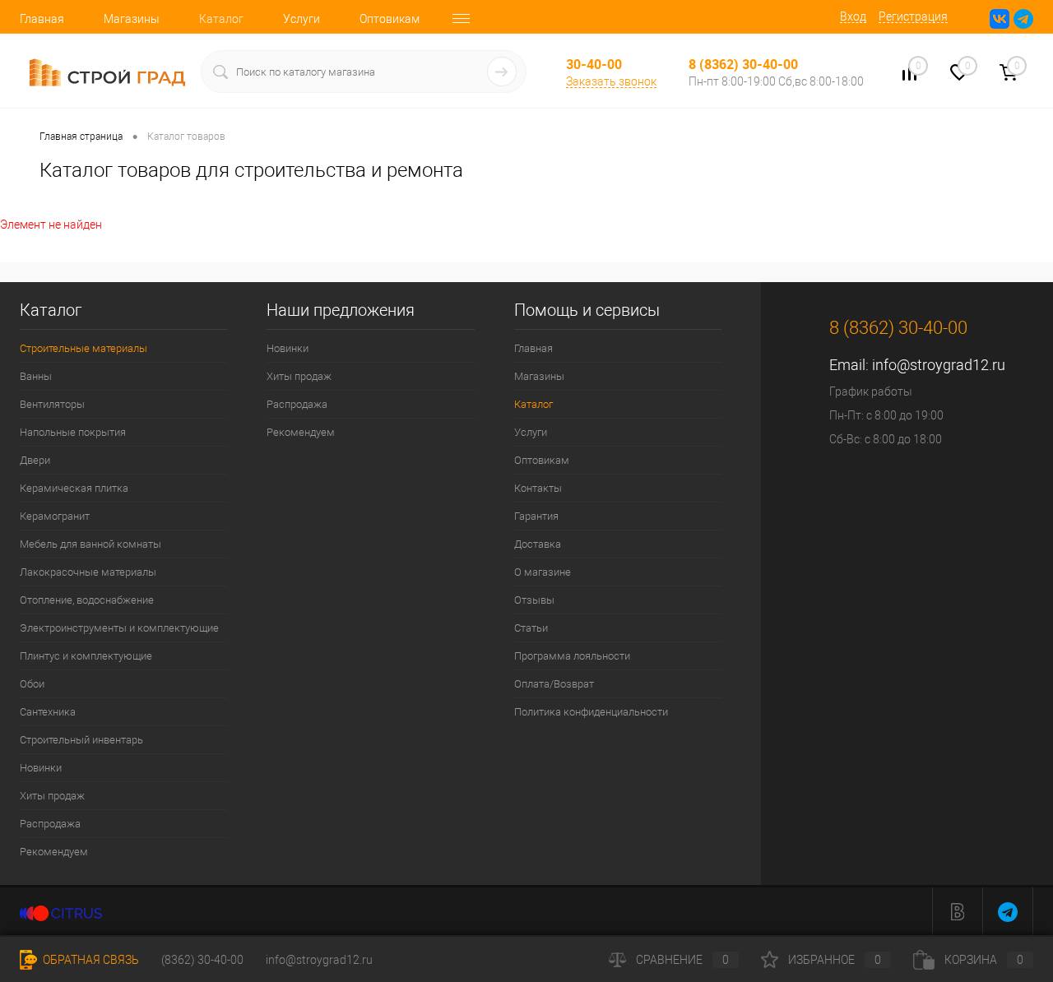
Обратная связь (89, 959)
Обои (32, 684)
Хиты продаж (52, 796)
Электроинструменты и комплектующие (119, 628)
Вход (853, 16)
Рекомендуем (54, 851)
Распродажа (50, 824)
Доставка (537, 544)
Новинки (41, 768)
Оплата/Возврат (554, 684)
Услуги (301, 18)
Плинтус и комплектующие (86, 656)
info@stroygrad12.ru (938, 364)
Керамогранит (55, 516)
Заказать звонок (611, 81)
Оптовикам (390, 18)
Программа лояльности (572, 656)
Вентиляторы (52, 404)
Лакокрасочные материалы (88, 572)
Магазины (132, 18)
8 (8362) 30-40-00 (743, 64)
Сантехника (48, 712)
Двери (35, 460)
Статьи (531, 628)
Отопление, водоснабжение (87, 600)
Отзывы (534, 600)
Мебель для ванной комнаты (90, 544)
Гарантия (536, 516)
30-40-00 (594, 64)
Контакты (538, 488)
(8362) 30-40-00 (202, 959)
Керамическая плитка (74, 488)
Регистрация (913, 16)
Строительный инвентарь (81, 740)
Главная (42, 18)
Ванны (36, 376)
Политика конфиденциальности (591, 712)
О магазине (542, 572)
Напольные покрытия (73, 432)
